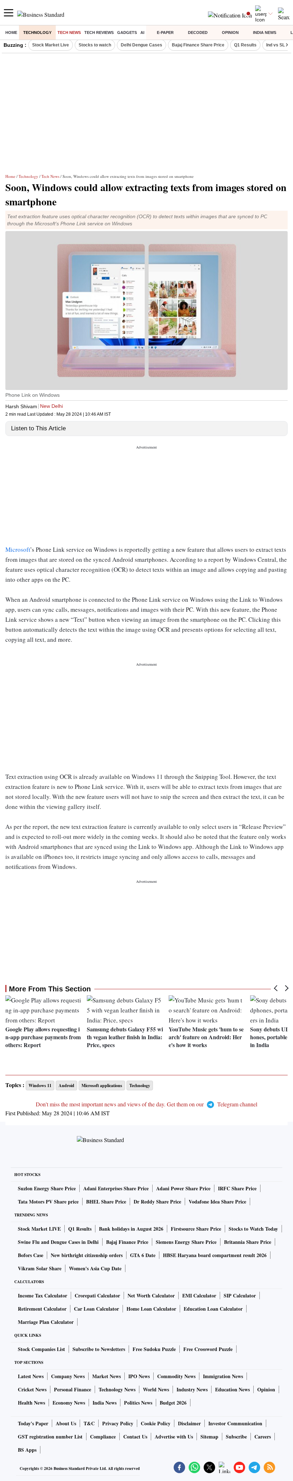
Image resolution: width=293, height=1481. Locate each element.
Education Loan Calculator (213, 1308)
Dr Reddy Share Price (157, 1201)
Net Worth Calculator (151, 1295)
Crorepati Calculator (97, 1295)
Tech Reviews (99, 32)
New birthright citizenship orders (87, 1255)
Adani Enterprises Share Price (116, 1188)
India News (264, 32)
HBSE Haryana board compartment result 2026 (215, 1255)
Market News (106, 1376)
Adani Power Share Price (183, 1188)
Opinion (230, 32)
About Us (66, 1423)
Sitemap (209, 1436)
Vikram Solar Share (39, 1268)
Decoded (198, 32)
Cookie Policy (155, 1423)
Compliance (103, 1436)
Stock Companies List (41, 1349)
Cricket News (32, 1389)
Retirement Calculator (42, 1308)
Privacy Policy (117, 1423)
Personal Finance (72, 1389)
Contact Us (135, 1436)
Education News (232, 1389)
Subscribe (236, 1436)
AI (142, 32)
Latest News (31, 1376)
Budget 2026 (173, 1402)
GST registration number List (50, 1436)
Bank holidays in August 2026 (131, 1228)
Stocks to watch (95, 44)
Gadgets (127, 32)
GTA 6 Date (142, 1255)
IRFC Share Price (237, 1188)
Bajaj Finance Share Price (198, 44)
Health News (31, 1402)
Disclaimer (189, 1423)
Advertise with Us (174, 1436)
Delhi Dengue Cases (141, 44)
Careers (262, 1436)
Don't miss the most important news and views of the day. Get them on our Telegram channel (146, 1104)
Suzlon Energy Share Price (47, 1188)
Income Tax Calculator (42, 1295)
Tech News (69, 32)
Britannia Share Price (247, 1242)
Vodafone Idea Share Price (217, 1201)
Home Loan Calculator (151, 1308)
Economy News (69, 1402)
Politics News (138, 1402)
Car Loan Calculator (96, 1308)
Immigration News (223, 1376)
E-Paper (165, 32)
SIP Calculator (240, 1295)
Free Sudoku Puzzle (154, 1349)
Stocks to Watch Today (253, 1228)
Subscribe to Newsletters (99, 1349)
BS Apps (27, 1450)
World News (156, 1389)
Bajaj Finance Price (127, 1242)
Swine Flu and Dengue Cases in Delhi (58, 1242)
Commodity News (176, 1376)
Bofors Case (30, 1255)
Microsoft (17, 549)
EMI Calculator (199, 1295)
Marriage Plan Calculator (46, 1322)
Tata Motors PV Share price (48, 1201)
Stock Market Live (50, 44)
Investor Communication (235, 1423)
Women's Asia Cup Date (95, 1268)
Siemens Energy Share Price (186, 1242)
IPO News (139, 1376)
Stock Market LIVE (39, 1228)
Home (11, 32)
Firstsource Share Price (196, 1228)
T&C (89, 1423)
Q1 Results (245, 44)
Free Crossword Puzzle (208, 1349)
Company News (68, 1376)
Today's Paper (33, 1423)
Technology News (117, 1389)
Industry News (192, 1389)
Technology (37, 32)
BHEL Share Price (106, 1201)
